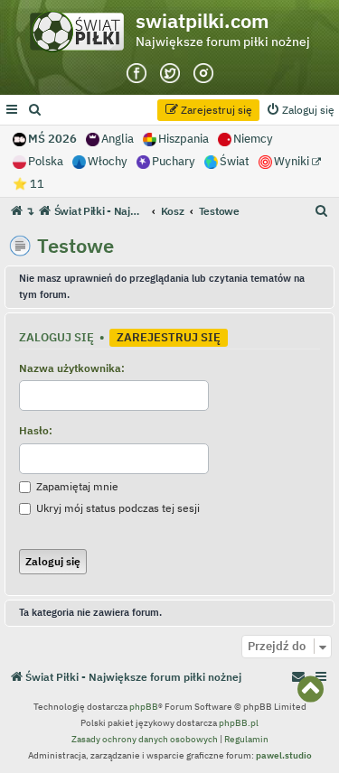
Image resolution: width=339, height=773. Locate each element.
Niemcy (253, 138)
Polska (45, 161)
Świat (235, 161)
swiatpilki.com (202, 21)
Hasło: (35, 430)
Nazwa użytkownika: (72, 368)
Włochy (107, 161)
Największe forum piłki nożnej (223, 41)
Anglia (117, 138)
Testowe (75, 245)
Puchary (173, 161)
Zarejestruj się (169, 337)
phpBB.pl (239, 723)
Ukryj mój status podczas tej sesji (116, 508)
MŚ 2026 (52, 138)
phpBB (143, 706)
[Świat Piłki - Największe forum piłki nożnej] (81, 36)
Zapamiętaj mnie (75, 486)
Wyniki (293, 161)
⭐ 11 (28, 183)
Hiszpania (183, 138)
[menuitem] (35, 110)
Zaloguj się (56, 337)
